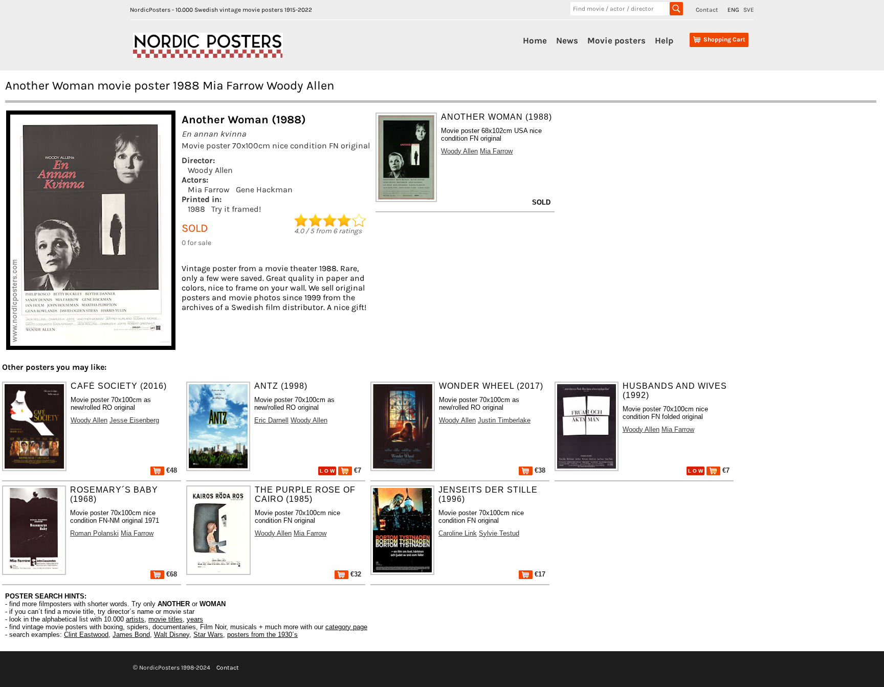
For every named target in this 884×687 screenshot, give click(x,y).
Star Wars (208, 634)
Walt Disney (171, 634)
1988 (196, 209)
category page (346, 627)
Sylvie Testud (499, 533)
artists (135, 619)
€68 (170, 574)
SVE (748, 9)
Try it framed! (236, 209)
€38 (539, 470)
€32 (354, 574)
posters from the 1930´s (262, 634)
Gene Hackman (264, 189)
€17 (539, 574)
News (567, 40)
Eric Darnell (271, 420)
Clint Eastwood (86, 634)
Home (535, 40)
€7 (356, 470)
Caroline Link (457, 533)
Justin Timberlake (504, 420)
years (195, 619)
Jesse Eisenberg (134, 420)
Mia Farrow (209, 189)
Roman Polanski (94, 533)
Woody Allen (210, 170)
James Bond (131, 634)
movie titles (165, 619)
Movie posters (616, 40)
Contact (707, 9)
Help (664, 40)
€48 (170, 470)
